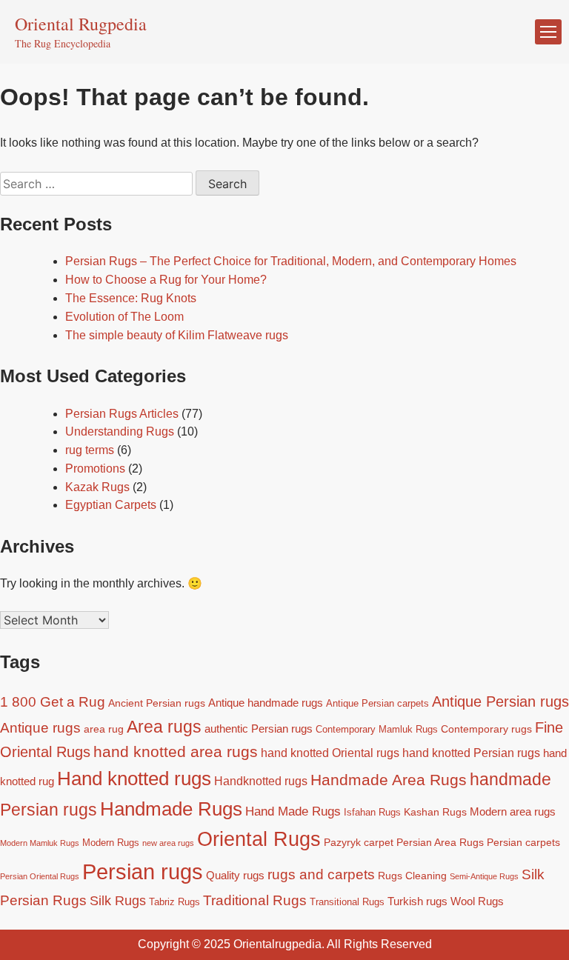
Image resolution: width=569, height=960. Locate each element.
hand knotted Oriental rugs (330, 752)
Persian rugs (142, 871)
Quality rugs (235, 875)
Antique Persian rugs (500, 701)
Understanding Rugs (119, 431)
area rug (104, 729)
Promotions (95, 468)
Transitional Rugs (347, 902)
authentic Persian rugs (258, 728)
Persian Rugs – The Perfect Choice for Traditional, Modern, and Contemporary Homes (290, 261)
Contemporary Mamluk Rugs (377, 729)
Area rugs (164, 726)
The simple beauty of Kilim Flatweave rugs (176, 335)
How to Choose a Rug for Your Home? (166, 279)
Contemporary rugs (486, 729)
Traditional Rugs (255, 900)
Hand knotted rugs (134, 778)
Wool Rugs (477, 901)
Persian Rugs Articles (122, 413)
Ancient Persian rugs (156, 703)
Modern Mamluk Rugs (39, 843)
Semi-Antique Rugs (484, 876)
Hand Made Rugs (293, 811)
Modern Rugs (110, 843)
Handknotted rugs (260, 780)
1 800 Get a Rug (52, 702)
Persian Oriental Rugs (39, 876)
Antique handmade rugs (265, 702)
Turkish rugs (417, 901)
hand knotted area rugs (175, 751)
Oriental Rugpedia (81, 24)
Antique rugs (40, 728)
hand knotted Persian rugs (471, 752)
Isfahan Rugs (372, 812)
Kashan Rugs (435, 812)
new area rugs (168, 843)
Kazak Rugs (97, 487)
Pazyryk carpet (358, 842)
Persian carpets (523, 842)
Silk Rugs (118, 900)
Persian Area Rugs (440, 842)
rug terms (89, 450)
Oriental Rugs (259, 839)
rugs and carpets (321, 874)
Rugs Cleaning (412, 875)
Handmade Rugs (171, 809)
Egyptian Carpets (110, 505)
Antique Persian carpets (377, 704)
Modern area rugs (513, 811)
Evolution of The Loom (124, 316)
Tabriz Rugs (174, 902)
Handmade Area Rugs (388, 779)
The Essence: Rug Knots (130, 298)
